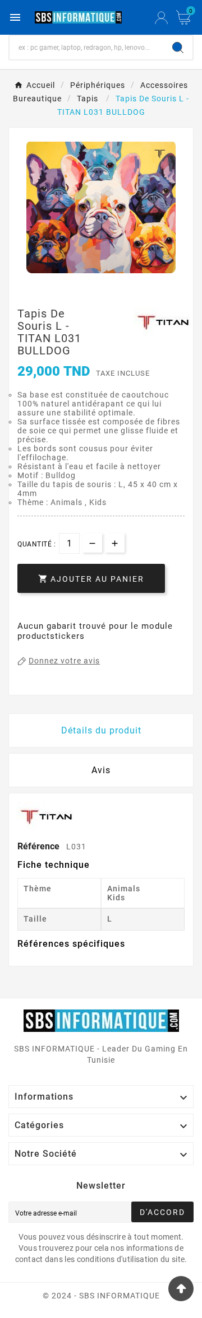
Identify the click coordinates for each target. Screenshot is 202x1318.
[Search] (177, 47)
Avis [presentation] (101, 770)
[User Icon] (161, 17)
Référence (39, 846)
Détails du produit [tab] (101, 730)
